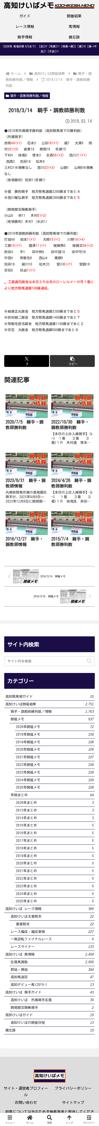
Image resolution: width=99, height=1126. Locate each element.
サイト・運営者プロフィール (26, 1091)
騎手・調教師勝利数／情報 (29, 95)
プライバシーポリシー (73, 1088)
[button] (72, 361)
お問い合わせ (26, 1102)
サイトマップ (73, 1102)
